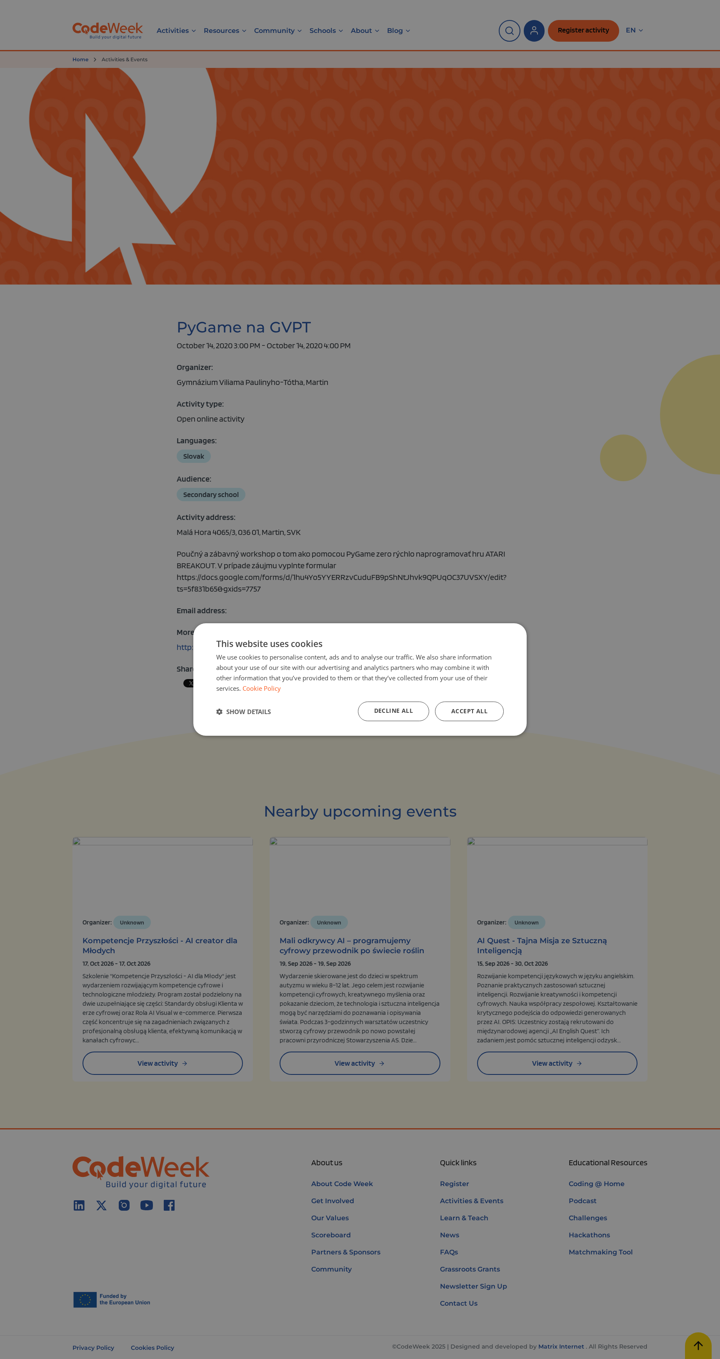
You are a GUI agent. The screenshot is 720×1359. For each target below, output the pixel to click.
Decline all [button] (393, 710)
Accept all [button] (469, 711)
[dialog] (360, 679)
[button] (243, 711)
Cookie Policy (261, 688)
